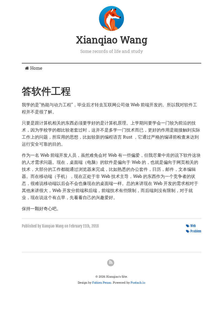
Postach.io (138, 282)
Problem (195, 231)
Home (35, 68)
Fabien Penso (101, 282)
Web (193, 226)
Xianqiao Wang (111, 39)
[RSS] (110, 262)
